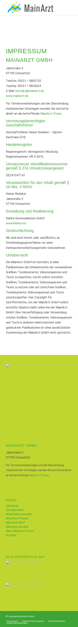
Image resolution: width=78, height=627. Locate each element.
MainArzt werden (17, 526)
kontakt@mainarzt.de (30, 91)
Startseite (12, 505)
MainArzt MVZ (15, 522)
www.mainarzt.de (17, 96)
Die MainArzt (14, 510)
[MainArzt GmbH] (32, 7)
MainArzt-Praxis (51, 113)
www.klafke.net (16, 223)
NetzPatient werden (19, 514)
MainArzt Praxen (17, 518)
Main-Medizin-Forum (20, 531)
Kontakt (11, 535)
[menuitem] (12, 621)
